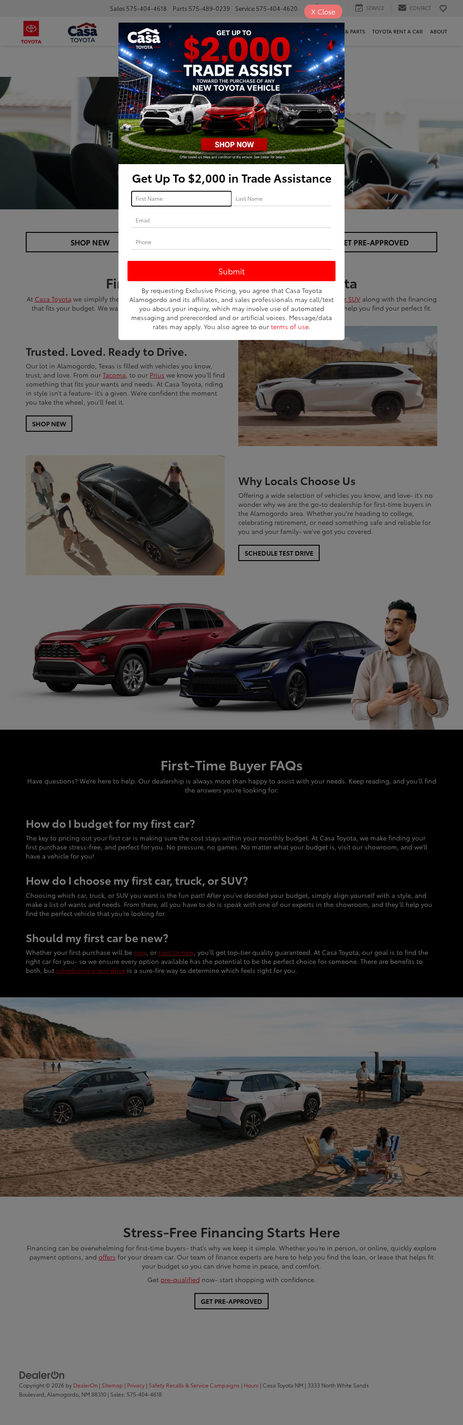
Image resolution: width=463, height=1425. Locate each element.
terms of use (290, 326)
